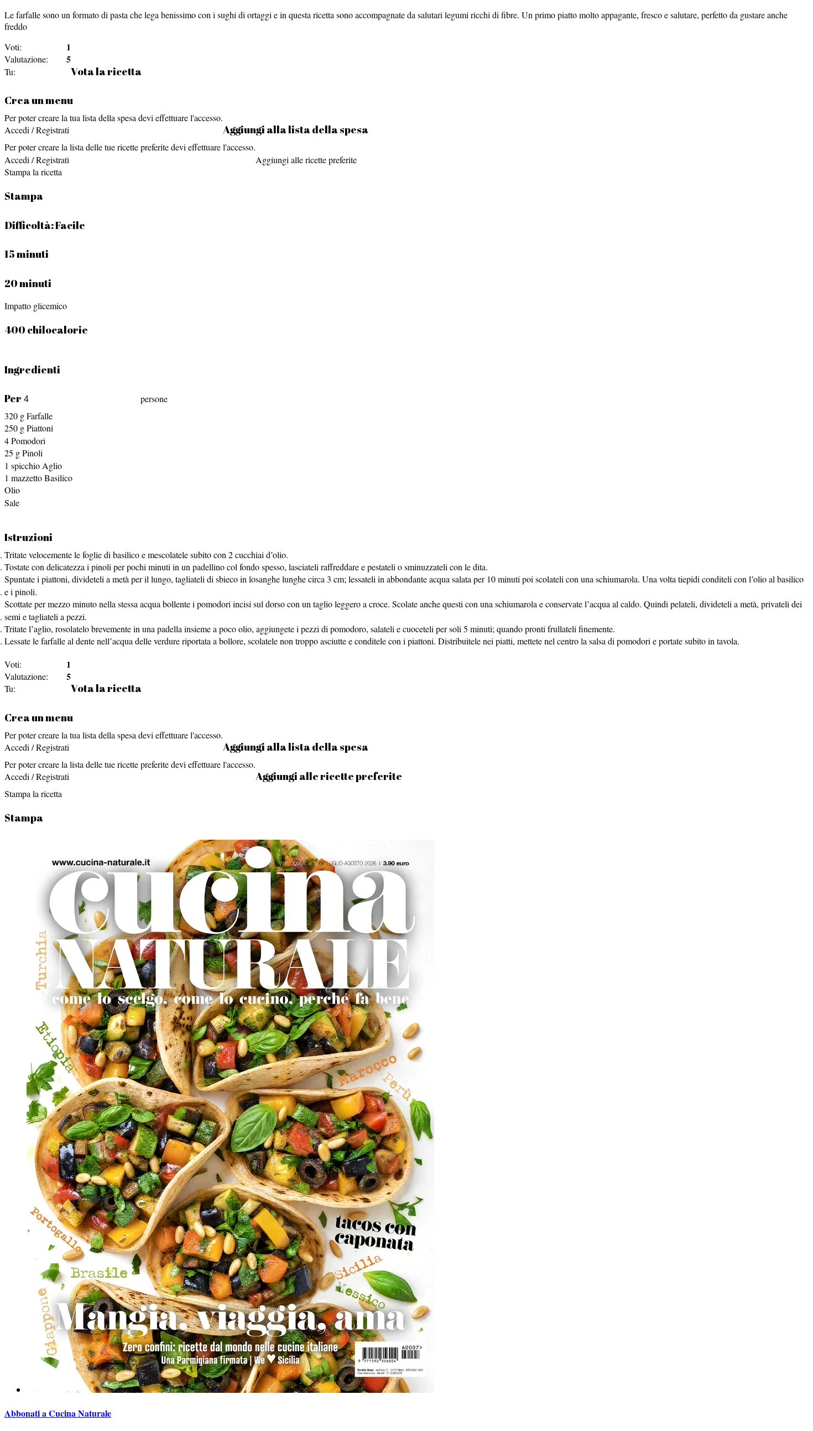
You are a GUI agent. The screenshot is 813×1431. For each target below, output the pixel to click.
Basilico (58, 477)
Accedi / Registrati (36, 130)
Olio (12, 490)
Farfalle (40, 416)
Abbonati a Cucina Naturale (57, 1413)
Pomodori (28, 440)
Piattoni (40, 428)
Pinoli (32, 453)
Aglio (52, 465)
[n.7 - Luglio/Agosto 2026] (230, 1389)
